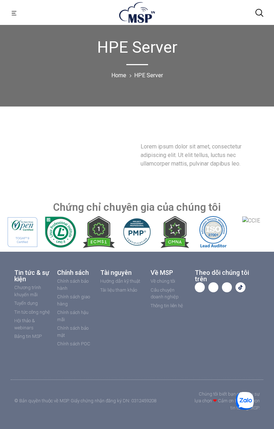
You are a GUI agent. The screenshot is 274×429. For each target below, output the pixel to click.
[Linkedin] (227, 287)
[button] (14, 12)
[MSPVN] (137, 12)
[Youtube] (213, 287)
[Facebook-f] (200, 287)
